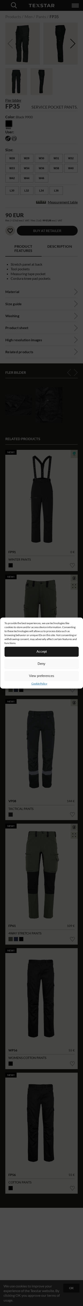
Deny (41, 663)
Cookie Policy (39, 683)
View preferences (41, 676)
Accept (42, 651)
